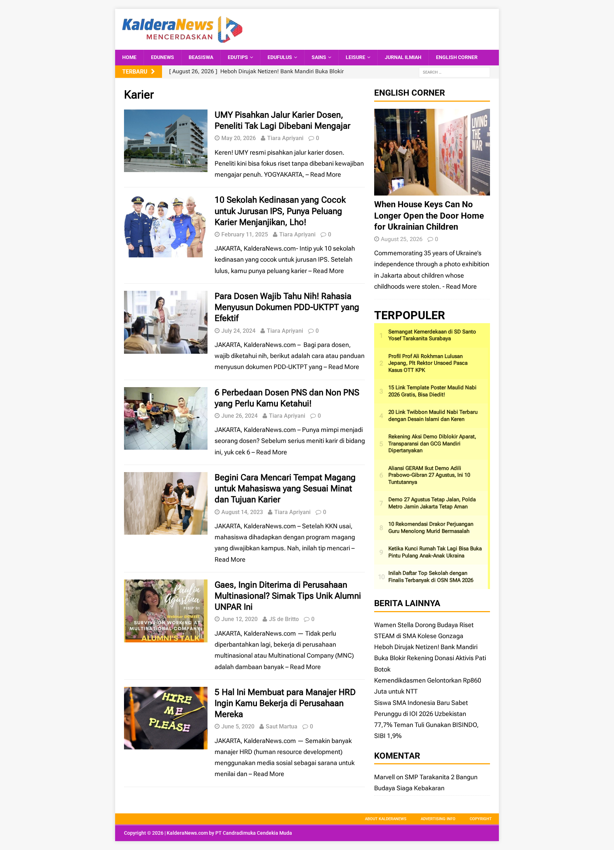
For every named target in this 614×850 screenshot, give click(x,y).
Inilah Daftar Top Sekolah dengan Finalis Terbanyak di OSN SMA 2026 (430, 576)
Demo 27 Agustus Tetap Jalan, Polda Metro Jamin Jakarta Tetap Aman (432, 503)
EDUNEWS (162, 57)
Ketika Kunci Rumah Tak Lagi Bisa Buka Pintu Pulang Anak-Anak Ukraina (435, 552)
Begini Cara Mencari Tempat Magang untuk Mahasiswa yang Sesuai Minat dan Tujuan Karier (285, 488)
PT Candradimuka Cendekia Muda (253, 833)
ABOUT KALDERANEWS (385, 819)
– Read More (323, 174)
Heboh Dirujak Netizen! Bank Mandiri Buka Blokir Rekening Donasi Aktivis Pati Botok (430, 658)
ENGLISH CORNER (457, 57)
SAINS (319, 57)
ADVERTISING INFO (438, 819)
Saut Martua (281, 726)
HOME (129, 57)
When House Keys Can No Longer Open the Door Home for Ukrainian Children (429, 215)
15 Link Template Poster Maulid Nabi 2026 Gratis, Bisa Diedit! (432, 391)
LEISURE (355, 57)
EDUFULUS (280, 57)
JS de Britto (284, 619)
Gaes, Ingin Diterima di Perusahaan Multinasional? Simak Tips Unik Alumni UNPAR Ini (288, 596)
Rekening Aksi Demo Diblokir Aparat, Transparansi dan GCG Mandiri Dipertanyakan (432, 443)
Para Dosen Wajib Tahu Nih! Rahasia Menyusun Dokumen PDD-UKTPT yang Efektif (287, 307)
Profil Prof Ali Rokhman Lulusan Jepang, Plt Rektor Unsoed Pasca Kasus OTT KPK (428, 363)
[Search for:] (454, 72)
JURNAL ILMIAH (403, 57)
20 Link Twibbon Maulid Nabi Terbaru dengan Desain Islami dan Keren (433, 415)
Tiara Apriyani (285, 138)
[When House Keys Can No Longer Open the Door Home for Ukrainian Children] (432, 190)
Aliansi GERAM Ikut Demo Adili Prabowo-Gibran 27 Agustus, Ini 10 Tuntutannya (429, 475)
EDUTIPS (238, 57)
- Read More (459, 286)
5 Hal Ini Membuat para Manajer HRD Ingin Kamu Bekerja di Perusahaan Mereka (285, 703)
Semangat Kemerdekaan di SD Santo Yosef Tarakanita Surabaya (432, 335)
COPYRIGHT (481, 819)
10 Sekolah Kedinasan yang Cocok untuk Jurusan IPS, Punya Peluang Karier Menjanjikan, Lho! (280, 211)
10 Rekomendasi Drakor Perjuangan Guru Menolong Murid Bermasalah (430, 527)
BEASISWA (201, 57)
